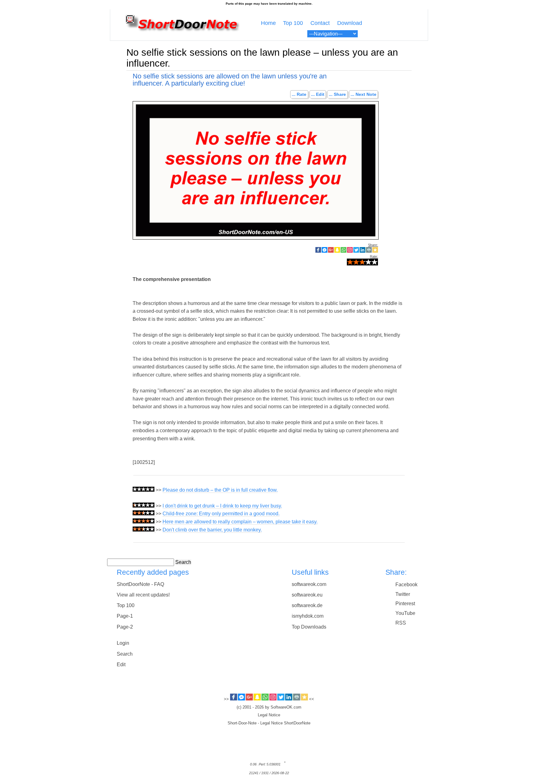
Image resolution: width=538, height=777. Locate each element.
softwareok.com (309, 584)
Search (183, 562)
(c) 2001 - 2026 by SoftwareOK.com (269, 707)
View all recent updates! (143, 594)
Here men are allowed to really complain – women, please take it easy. (240, 521)
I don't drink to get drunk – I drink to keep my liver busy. (222, 505)
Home (268, 23)
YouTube (405, 613)
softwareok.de (307, 605)
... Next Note (363, 94)
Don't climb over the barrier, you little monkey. (212, 529)
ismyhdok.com (307, 616)
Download (349, 23)
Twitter (402, 594)
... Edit (317, 94)
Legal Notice (269, 715)
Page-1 (125, 616)
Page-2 (125, 627)
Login (123, 643)
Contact (320, 23)
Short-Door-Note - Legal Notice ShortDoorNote (269, 723)
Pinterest (405, 603)
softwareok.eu (307, 594)
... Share (337, 94)
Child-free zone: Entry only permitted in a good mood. (221, 513)
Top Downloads (309, 627)
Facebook (406, 584)
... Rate (299, 94)
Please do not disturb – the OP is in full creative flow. (220, 490)
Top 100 (293, 23)
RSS (400, 622)
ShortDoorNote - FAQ (140, 584)
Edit (121, 664)
